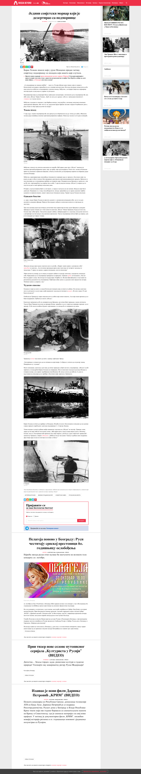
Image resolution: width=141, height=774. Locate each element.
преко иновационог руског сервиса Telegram (55, 76)
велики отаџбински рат (45, 495)
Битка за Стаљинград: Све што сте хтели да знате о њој (115, 98)
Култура (65, 3)
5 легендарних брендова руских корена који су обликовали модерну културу (116, 160)
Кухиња (95, 3)
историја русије (30, 495)
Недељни (30, 516)
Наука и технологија (104, 3)
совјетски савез (61, 495)
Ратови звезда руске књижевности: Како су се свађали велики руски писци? (115, 128)
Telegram (85, 66)
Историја (88, 3)
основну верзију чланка (58, 637)
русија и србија (30, 631)
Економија (72, 3)
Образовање (81, 3)
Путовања (115, 3)
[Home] (15, 3)
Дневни (36, 516)
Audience (107, 69)
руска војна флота (74, 495)
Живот (121, 3)
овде (65, 771)
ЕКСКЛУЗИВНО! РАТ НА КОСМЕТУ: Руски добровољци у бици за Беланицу (115, 25)
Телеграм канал (52, 528)
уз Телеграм (37, 80)
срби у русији (29, 675)
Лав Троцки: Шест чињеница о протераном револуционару (115, 55)
